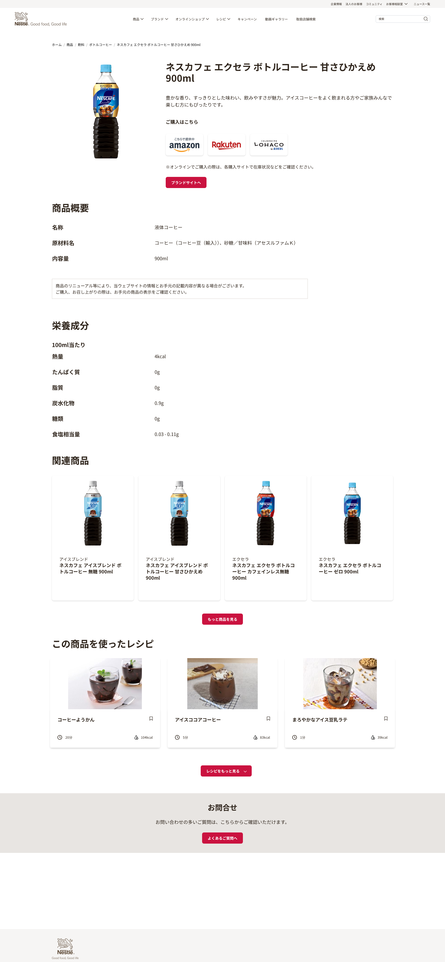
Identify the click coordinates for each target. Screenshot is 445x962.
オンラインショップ (190, 19)
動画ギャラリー (276, 19)
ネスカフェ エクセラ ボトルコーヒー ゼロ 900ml (350, 568)
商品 (136, 19)
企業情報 (336, 4)
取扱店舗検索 (306, 19)
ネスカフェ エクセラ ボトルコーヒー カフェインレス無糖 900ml (263, 571)
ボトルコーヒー (100, 44)
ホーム (57, 44)
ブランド (157, 19)
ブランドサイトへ (186, 182)
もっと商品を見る (222, 619)
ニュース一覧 (422, 4)
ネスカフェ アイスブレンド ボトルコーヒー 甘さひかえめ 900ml (177, 571)
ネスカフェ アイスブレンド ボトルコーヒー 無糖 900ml (90, 568)
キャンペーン (247, 19)
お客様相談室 (394, 4)
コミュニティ (374, 4)
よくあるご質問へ (222, 838)
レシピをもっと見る (223, 771)
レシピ (221, 19)
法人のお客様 (354, 4)
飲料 (81, 44)
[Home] (42, 19)
